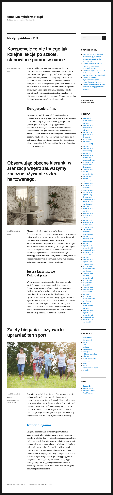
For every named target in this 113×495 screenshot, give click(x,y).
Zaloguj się (86, 386)
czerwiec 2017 (88, 306)
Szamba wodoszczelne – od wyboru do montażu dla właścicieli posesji (92, 66)
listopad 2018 (87, 280)
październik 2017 (89, 299)
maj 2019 (86, 276)
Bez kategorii (87, 340)
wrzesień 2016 (88, 320)
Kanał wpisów (88, 388)
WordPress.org (88, 393)
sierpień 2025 (87, 139)
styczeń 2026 (87, 132)
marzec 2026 (87, 128)
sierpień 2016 (87, 322)
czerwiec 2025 (88, 144)
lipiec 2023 (86, 188)
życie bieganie (11, 402)
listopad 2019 (87, 266)
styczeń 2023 (87, 195)
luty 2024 (86, 179)
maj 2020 (86, 257)
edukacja (86, 347)
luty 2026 (86, 130)
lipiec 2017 (86, 303)
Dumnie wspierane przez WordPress (39, 485)
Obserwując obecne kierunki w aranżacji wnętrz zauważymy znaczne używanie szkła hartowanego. (39, 171)
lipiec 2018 (86, 285)
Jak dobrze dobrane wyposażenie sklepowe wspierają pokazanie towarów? (93, 80)
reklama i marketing (90, 354)
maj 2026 (86, 123)
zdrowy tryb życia (13, 400)
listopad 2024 (87, 158)
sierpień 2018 (87, 283)
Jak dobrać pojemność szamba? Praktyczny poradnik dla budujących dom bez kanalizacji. (94, 73)
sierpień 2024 (87, 165)
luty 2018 (86, 294)
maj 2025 (86, 146)
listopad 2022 (87, 197)
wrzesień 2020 (88, 253)
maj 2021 (86, 236)
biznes (85, 342)
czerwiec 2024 (88, 169)
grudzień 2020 (88, 248)
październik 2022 (89, 199)
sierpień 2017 (87, 301)
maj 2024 (86, 172)
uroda (85, 363)
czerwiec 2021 (88, 234)
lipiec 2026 (87, 118)
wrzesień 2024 (88, 162)
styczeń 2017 (87, 313)
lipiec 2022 (86, 206)
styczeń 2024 (87, 181)
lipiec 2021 (86, 232)
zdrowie (9, 397)
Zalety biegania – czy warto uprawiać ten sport (35, 332)
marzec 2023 (87, 192)
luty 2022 (86, 218)
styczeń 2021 (87, 246)
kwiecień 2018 (88, 290)
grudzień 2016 (88, 315)
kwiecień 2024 (88, 174)
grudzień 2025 (88, 135)
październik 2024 (89, 160)
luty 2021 (86, 243)
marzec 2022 (87, 216)
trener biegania (39, 425)
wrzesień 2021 (88, 227)
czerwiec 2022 (88, 209)
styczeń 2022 (87, 220)
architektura (87, 338)
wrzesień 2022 (88, 202)
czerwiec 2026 (88, 121)
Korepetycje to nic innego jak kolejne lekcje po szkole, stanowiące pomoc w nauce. (37, 54)
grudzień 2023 (88, 183)
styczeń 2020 (87, 262)
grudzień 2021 (88, 222)
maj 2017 (86, 308)
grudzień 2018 (88, 278)
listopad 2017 (87, 296)
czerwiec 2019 (88, 273)
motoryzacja (87, 349)
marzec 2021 (87, 241)
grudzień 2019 (88, 264)
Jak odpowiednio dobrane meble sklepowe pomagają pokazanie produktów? (94, 87)
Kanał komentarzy (89, 391)
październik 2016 (89, 317)
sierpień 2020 (87, 255)
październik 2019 (89, 269)
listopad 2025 (87, 137)
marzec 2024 (87, 176)
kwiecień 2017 (88, 310)
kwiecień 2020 (88, 259)
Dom (84, 345)
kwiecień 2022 (88, 213)
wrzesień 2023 (88, 186)
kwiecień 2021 (88, 239)
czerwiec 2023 (88, 190)
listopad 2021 (87, 225)
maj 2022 (86, 211)
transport (86, 361)
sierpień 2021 (87, 229)
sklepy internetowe (89, 359)
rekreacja (86, 356)
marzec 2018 (87, 292)
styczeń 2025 (87, 153)
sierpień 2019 (87, 271)
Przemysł (86, 352)
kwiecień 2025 (88, 149)
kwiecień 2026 (88, 125)
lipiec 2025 (86, 142)
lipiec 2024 (86, 167)
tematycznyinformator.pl (25, 16)
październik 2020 (89, 250)
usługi (9, 71)
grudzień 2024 (88, 155)
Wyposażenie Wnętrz (90, 368)
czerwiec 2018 (88, 287)
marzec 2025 (87, 151)
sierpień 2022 (87, 204)
